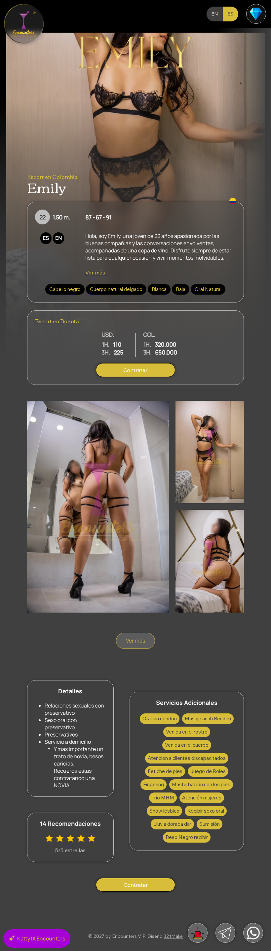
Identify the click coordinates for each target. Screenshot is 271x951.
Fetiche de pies (165, 771)
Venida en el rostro (187, 732)
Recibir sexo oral (205, 811)
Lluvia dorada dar (172, 824)
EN (58, 238)
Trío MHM (163, 797)
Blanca (159, 289)
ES (46, 238)
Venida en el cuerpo (187, 745)
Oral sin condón (159, 718)
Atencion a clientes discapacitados (187, 758)
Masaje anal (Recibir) (208, 718)
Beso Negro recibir (187, 837)
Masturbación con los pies (201, 784)
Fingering (153, 784)
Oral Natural (208, 289)
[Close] (24, 23)
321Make (173, 936)
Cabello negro (65, 289)
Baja (180, 289)
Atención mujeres (201, 797)
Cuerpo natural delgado (116, 289)
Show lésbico (164, 811)
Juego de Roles (208, 771)
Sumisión (209, 824)
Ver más (95, 272)
